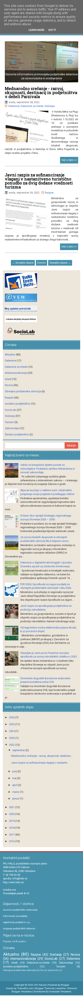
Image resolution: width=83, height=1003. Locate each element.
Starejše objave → (60, 262)
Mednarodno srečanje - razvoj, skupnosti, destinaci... (42, 755)
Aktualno (10, 354)
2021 (12, 807)
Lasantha (60, 988)
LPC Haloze (40, 984)
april (15, 785)
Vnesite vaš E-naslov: (15, 941)
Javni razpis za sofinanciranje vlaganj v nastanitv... (40, 762)
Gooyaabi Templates (60, 991)
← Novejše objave (22, 262)
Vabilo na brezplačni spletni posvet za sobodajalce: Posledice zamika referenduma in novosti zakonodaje (47, 468)
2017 (12, 834)
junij (15, 771)
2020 (12, 814)
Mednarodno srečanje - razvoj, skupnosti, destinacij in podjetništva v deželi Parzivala (41, 92)
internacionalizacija (16, 372)
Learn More (36, 29)
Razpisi (49, 192)
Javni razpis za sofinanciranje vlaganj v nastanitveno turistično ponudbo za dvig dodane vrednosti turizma (39, 180)
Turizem (9, 422)
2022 (12, 744)
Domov (41, 262)
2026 (12, 717)
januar (16, 798)
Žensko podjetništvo (17, 434)
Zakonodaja (12, 428)
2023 (12, 737)
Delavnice (14, 106)
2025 (12, 724)
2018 (12, 827)
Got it (52, 29)
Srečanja (50, 106)
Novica (9, 385)
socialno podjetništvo (17, 403)
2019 (12, 820)
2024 (12, 731)
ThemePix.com (25, 988)
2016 (12, 841)
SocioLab (10, 409)
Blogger (65, 984)
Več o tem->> (69, 159)
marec (16, 791)
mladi (8, 379)
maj (14, 778)
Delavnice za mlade (32, 106)
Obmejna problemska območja (23, 391)
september (19, 750)
